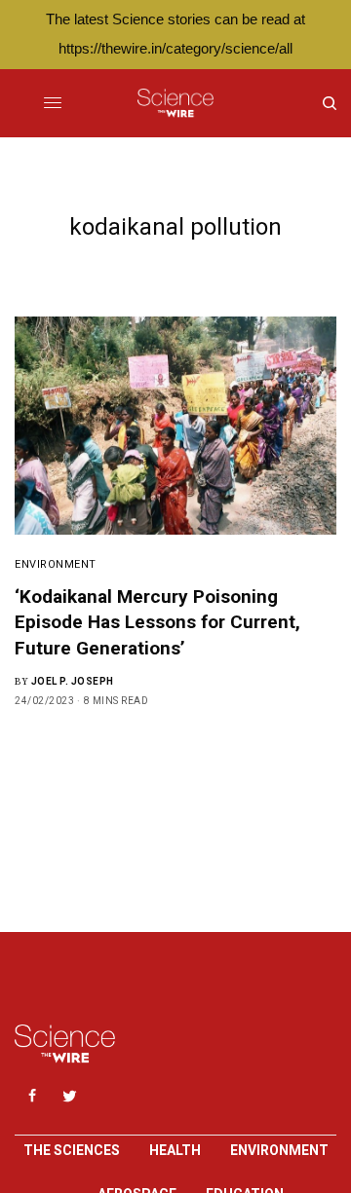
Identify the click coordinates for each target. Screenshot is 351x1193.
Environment (56, 564)
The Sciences (71, 1150)
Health (175, 1150)
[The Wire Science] (175, 103)
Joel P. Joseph (72, 681)
